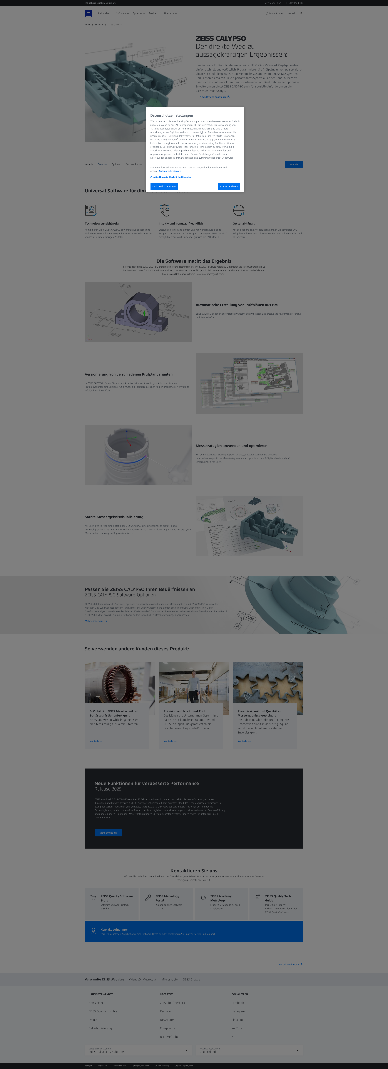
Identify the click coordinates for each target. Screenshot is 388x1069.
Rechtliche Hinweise (180, 177)
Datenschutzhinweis (170, 171)
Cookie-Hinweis (159, 177)
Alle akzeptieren (228, 186)
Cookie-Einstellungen (164, 186)
